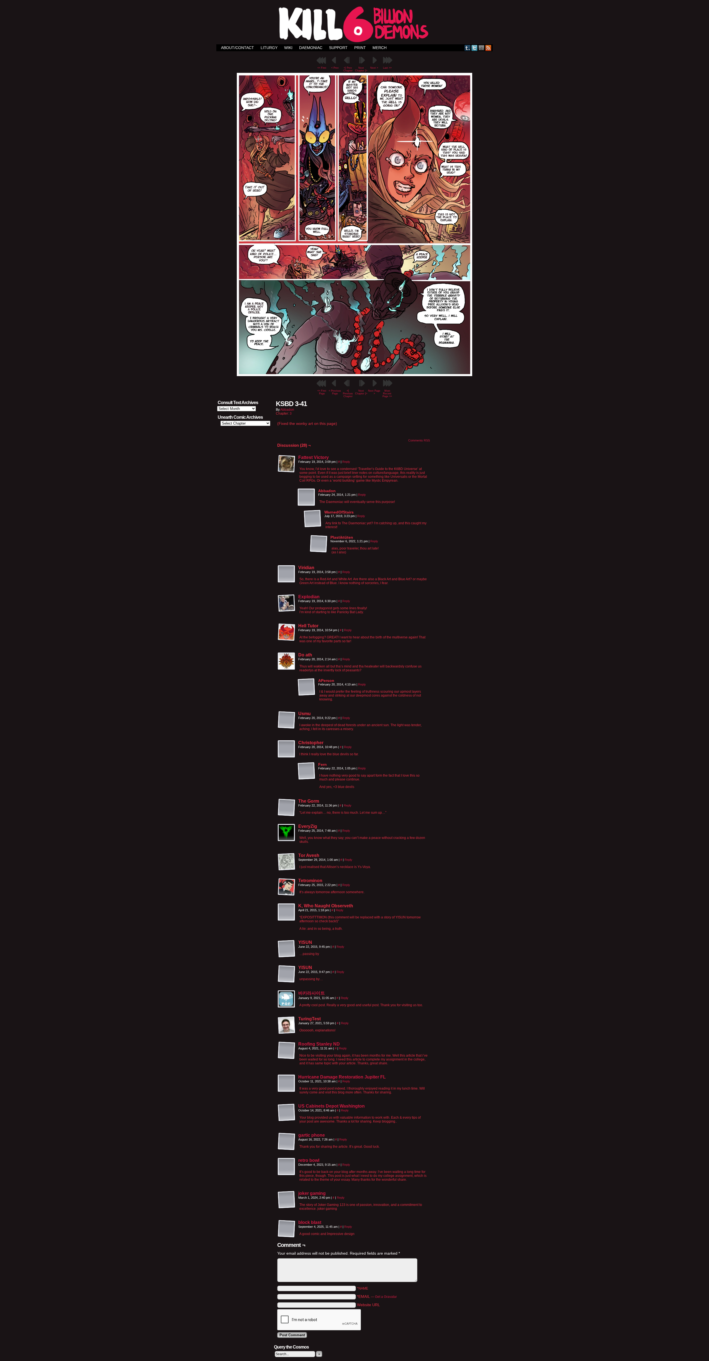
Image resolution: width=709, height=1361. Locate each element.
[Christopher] (287, 749)
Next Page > (374, 392)
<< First (321, 67)
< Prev (335, 67)
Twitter (474, 47)
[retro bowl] (287, 1174)
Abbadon (287, 410)
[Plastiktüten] (319, 544)
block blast (309, 1222)
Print (360, 47)
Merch (380, 47)
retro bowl (308, 1160)
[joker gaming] (287, 1207)
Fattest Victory (313, 457)
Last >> (387, 67)
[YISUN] (287, 949)
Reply (346, 461)
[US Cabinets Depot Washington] (287, 1120)
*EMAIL (377, 1296)
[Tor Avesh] (287, 862)
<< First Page (321, 392)
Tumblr (467, 47)
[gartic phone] (287, 1149)
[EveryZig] (287, 833)
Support (338, 47)
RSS (488, 47)
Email (481, 47)
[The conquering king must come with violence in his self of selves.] (354, 375)
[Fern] (306, 771)
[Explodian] (287, 610)
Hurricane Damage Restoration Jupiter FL (342, 1077)
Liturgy (269, 47)
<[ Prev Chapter (348, 69)
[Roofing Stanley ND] (287, 1058)
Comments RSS (419, 440)
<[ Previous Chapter (348, 393)
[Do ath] (287, 661)
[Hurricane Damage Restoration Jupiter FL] (287, 1091)
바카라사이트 (311, 993)
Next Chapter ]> (361, 69)
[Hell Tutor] (287, 632)
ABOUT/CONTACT (237, 47)
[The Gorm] (287, 807)
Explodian (309, 596)
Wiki (288, 47)
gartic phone (311, 1135)
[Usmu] (287, 720)
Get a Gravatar (386, 1297)
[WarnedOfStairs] (313, 519)
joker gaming (312, 1193)
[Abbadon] (306, 497)
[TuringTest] (287, 1025)
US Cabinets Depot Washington (331, 1106)
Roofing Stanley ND (319, 1044)
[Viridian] (287, 574)
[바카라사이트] (287, 1007)
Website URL (368, 1305)
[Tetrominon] (287, 887)
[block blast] (287, 1236)
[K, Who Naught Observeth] (287, 912)
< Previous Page (335, 392)
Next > (374, 67)
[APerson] (306, 687)
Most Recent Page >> (387, 393)
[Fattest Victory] (287, 471)
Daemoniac (310, 47)
